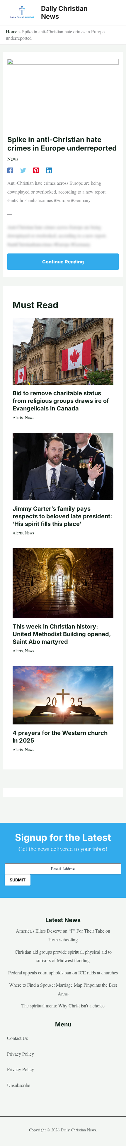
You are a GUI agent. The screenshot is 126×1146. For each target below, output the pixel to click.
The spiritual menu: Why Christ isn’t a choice (63, 1005)
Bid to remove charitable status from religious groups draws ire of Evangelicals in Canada (61, 401)
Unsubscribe (18, 1085)
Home (11, 31)
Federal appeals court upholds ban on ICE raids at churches (63, 972)
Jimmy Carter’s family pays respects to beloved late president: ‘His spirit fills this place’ (62, 516)
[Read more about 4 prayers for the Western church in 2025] (63, 694)
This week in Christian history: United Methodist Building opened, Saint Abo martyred (62, 634)
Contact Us (17, 1038)
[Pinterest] (36, 169)
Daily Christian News (64, 12)
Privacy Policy (20, 1054)
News (12, 159)
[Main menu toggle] (112, 12)
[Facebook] (10, 169)
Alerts (18, 417)
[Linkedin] (49, 169)
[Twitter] (23, 169)
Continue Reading (63, 262)
